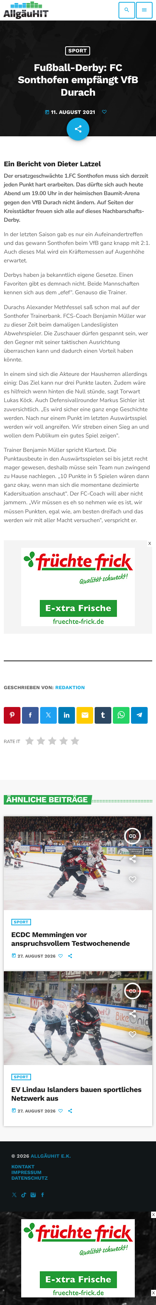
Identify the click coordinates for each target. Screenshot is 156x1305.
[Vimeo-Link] (25, 10)
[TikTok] (24, 1195)
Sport (78, 51)
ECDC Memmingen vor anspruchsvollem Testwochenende (70, 939)
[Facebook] (43, 1195)
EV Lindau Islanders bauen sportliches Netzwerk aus (76, 1094)
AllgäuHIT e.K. (51, 1156)
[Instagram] (33, 1195)
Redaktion (70, 688)
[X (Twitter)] (14, 1195)
